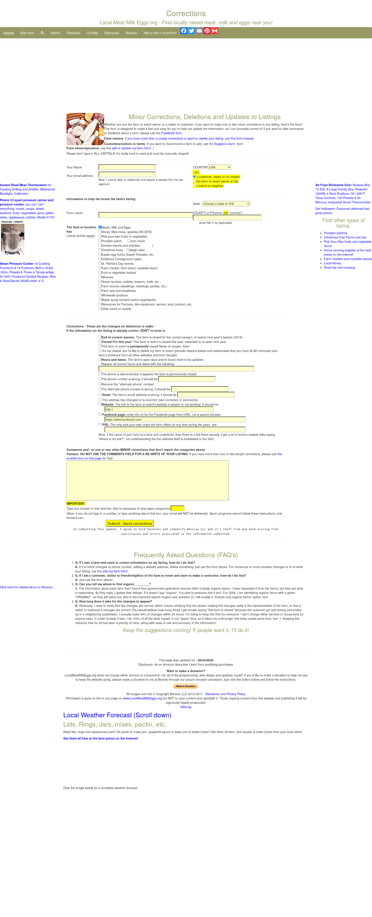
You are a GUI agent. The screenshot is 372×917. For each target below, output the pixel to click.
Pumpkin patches (335, 233)
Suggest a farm (224, 144)
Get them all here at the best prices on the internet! (100, 738)
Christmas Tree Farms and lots (345, 237)
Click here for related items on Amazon (26, 587)
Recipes (131, 33)
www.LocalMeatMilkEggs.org (142, 698)
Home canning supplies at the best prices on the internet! (347, 252)
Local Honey (332, 263)
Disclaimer (212, 694)
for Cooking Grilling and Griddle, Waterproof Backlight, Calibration (27, 189)
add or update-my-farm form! (131, 148)
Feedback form (171, 133)
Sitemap (186, 707)
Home (8, 33)
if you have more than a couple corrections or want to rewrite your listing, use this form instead (189, 138)
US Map (92, 33)
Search (55, 33)
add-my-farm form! (115, 571)
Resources (112, 33)
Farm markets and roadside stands (348, 259)
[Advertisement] (186, 79)
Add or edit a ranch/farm (160, 33)
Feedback (73, 33)
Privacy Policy (235, 694)
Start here (27, 33)
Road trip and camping (339, 267)
